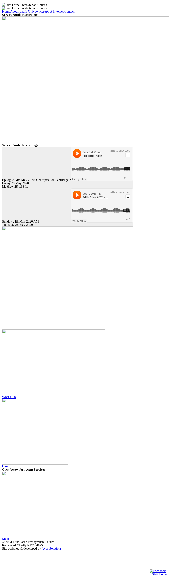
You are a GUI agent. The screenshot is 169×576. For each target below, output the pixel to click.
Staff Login (159, 574)
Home (6, 11)
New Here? (39, 11)
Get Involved (55, 11)
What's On (25, 11)
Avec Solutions (51, 548)
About (14, 11)
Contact (69, 11)
